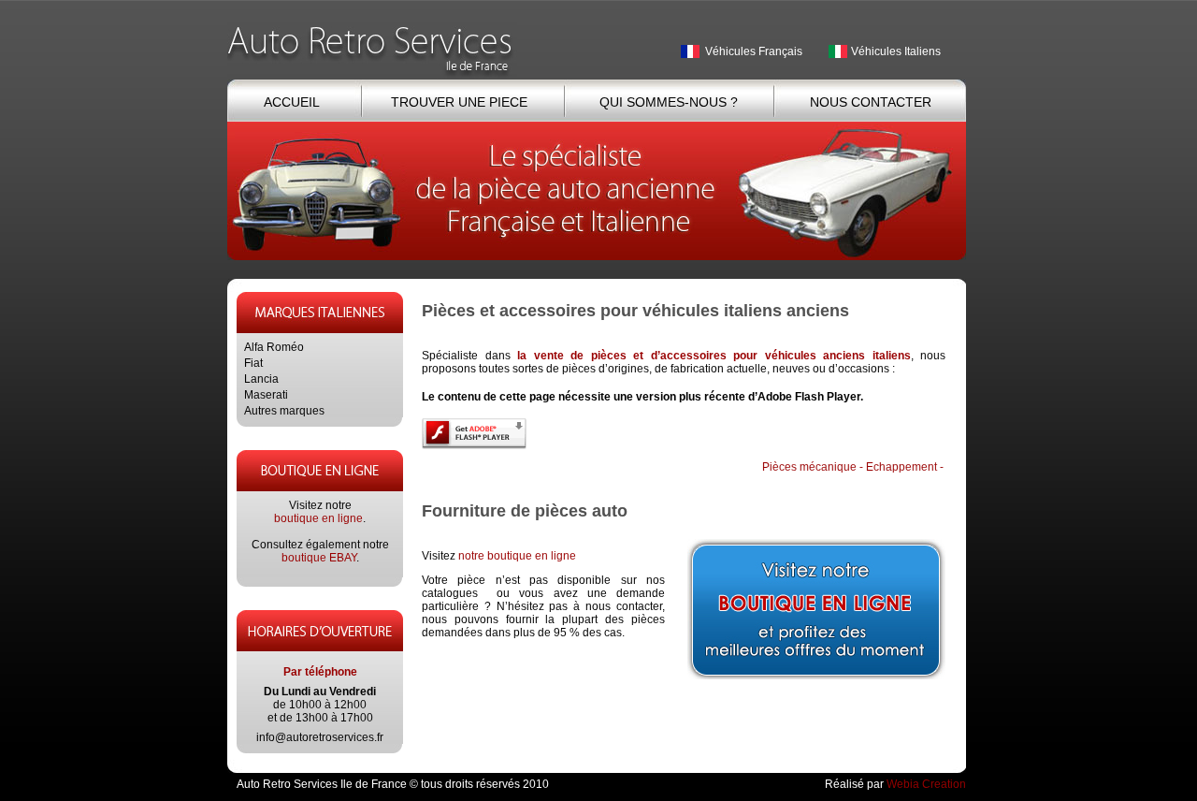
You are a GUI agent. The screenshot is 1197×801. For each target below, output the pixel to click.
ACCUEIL (291, 102)
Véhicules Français (753, 51)
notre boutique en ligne (517, 555)
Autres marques (284, 410)
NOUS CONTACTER (870, 102)
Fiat (253, 363)
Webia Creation (926, 784)
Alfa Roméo (274, 347)
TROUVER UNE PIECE (459, 102)
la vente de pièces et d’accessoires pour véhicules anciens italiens (714, 355)
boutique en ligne (318, 518)
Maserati (266, 394)
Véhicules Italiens (896, 51)
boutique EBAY (318, 557)
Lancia (261, 379)
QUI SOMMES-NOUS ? (668, 102)
